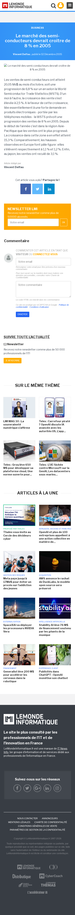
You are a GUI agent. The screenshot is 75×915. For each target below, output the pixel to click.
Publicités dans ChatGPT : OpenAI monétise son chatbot (53, 675)
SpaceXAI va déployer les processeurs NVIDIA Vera (18, 628)
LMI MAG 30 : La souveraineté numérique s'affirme (16, 424)
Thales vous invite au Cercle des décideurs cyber (17, 535)
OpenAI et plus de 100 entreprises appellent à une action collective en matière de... (54, 537)
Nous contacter (27, 818)
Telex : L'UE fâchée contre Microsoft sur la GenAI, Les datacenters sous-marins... (54, 469)
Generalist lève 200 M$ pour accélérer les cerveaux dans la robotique (18, 676)
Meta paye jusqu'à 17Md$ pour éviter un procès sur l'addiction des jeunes (17, 583)
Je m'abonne (12, 360)
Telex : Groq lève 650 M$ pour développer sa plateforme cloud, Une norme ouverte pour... (18, 469)
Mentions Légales (19, 822)
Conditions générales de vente (37, 826)
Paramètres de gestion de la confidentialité (37, 830)
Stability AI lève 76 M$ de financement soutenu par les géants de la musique (55, 629)
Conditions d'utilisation (39, 307)
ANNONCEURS (50, 818)
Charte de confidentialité (50, 822)
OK (63, 222)
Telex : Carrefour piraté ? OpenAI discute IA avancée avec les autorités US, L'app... (54, 426)
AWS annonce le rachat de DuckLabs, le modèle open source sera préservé (54, 583)
